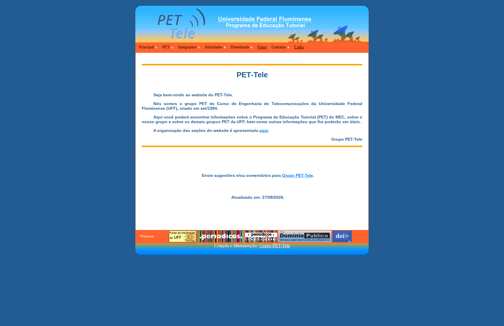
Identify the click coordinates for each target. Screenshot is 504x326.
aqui (263, 130)
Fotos (262, 47)
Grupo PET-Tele (297, 175)
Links (299, 47)
